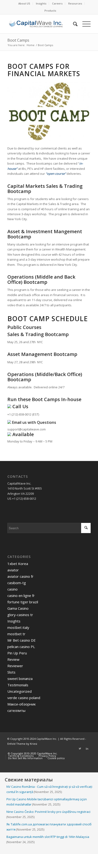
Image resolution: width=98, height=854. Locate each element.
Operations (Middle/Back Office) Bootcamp (44, 377)
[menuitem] (24, 3)
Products (50, 10)
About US (24, 3)
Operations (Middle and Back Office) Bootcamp (41, 279)
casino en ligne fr (21, 595)
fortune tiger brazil (22, 602)
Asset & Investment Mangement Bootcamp (44, 234)
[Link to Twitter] (79, 748)
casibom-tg (16, 582)
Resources (75, 3)
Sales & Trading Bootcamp (38, 334)
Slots (11, 672)
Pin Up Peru (17, 653)
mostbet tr (16, 633)
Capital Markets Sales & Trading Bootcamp (45, 188)
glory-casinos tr (20, 614)
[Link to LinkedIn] (87, 748)
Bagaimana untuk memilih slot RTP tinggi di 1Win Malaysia (47, 837)
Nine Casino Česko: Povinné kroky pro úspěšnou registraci (48, 812)
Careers (57, 3)
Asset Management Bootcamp (42, 354)
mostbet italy (18, 627)
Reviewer (15, 665)
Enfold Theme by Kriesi (22, 743)
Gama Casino (18, 608)
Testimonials (17, 685)
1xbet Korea (17, 563)
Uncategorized (19, 691)
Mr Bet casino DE (21, 640)
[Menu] (84, 23)
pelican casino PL (21, 646)
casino (12, 589)
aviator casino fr (20, 576)
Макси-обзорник (21, 704)
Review (13, 659)
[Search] (73, 23)
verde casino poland (23, 697)
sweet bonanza (20, 678)
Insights (41, 3)
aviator (13, 570)
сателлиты (16, 710)
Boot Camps (18, 40)
